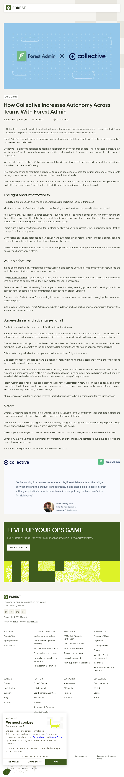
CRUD (90, 227)
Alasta (15, 621)
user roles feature (17, 277)
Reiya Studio (32, 621)
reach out (56, 448)
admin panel (110, 237)
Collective (9, 148)
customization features (76, 382)
